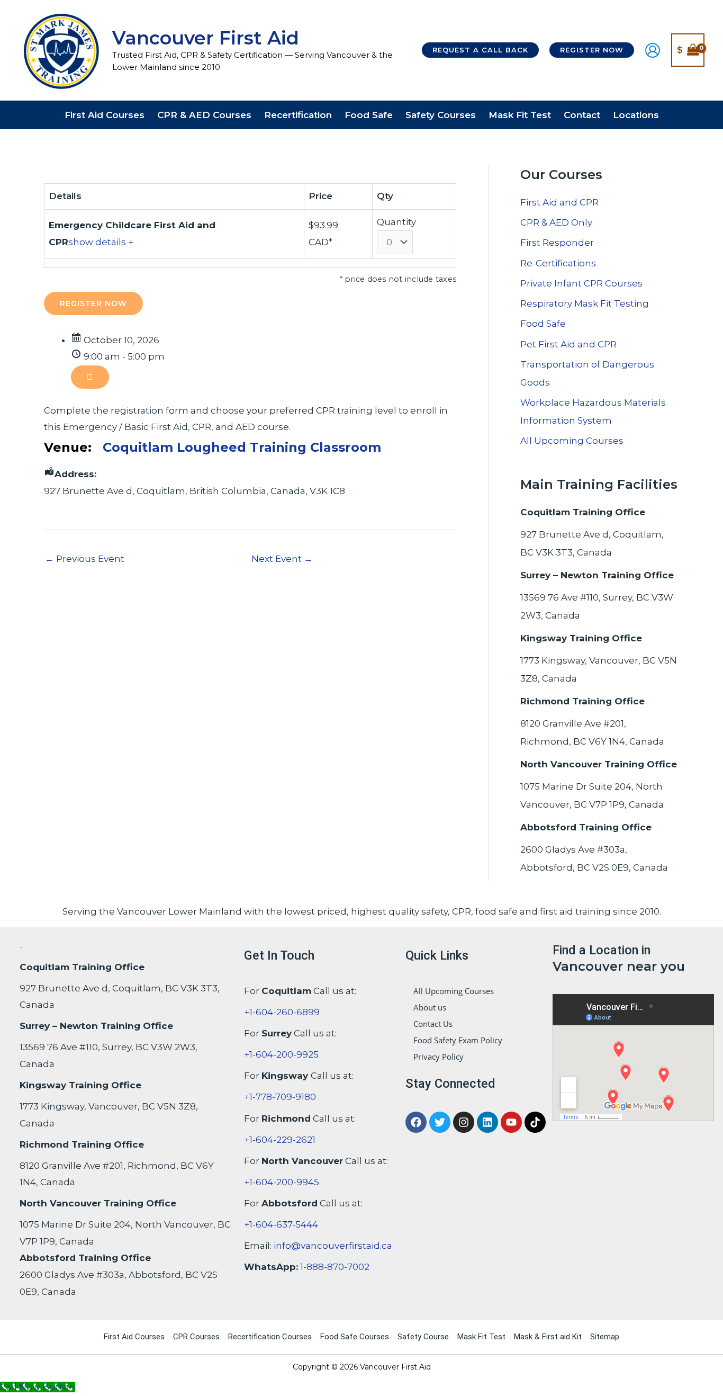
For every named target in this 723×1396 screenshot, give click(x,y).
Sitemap (604, 1336)
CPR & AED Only (556, 222)
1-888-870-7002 (334, 1266)
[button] (480, 50)
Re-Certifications (558, 263)
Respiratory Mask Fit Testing (584, 303)
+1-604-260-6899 (282, 1012)
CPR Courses (196, 1336)
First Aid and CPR (559, 202)
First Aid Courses (134, 1336)
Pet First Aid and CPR (568, 344)
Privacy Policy (438, 1056)
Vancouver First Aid (205, 37)
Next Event (282, 558)
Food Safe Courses (354, 1336)
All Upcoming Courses (571, 440)
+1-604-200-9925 (281, 1054)
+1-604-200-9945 (281, 1182)
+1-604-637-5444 (281, 1224)
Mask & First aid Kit (548, 1336)
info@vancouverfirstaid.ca (333, 1245)
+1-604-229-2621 (279, 1139)
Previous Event (84, 558)
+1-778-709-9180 (280, 1096)
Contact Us (433, 1023)
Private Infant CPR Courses (581, 283)
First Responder (557, 242)
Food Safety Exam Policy (457, 1040)
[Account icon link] (653, 50)
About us (429, 1007)
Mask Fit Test (481, 1336)
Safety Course (423, 1336)
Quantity (396, 222)
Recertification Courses (270, 1336)
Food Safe (543, 323)
